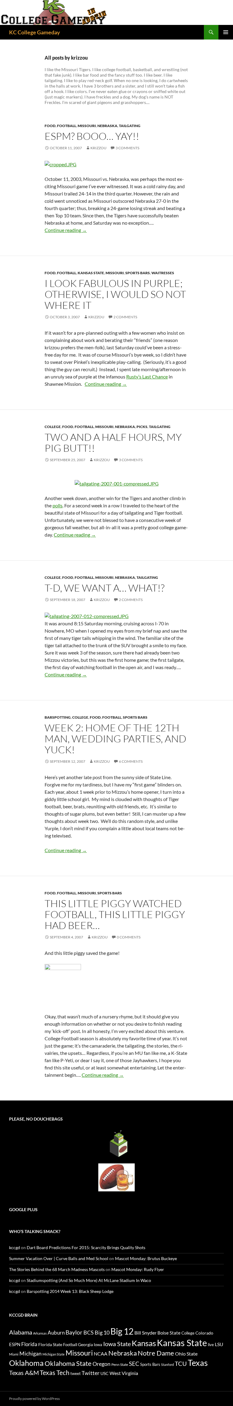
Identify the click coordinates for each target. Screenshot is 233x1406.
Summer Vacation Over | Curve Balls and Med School (58, 1258)
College (53, 426)
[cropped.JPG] (60, 164)
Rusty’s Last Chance (147, 376)
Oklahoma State (68, 1363)
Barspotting (58, 717)
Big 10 (102, 1332)
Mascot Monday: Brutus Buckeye (146, 1258)
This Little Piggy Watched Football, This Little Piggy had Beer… (115, 914)
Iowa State (117, 1343)
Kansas (144, 1343)
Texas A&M (24, 1372)
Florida (29, 1344)
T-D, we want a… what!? (104, 588)
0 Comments (128, 937)
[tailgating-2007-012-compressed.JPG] (87, 615)
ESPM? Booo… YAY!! (92, 136)
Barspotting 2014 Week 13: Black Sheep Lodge (70, 1291)
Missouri (87, 125)
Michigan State (53, 1354)
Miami (14, 1354)
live (211, 1344)
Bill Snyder (145, 1332)
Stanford (167, 1364)
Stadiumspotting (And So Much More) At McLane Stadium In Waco (89, 1280)
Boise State (169, 1332)
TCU (181, 1363)
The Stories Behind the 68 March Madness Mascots (57, 1269)
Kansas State (91, 273)
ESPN (14, 1344)
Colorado (204, 1332)
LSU (219, 1344)
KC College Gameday (34, 32)
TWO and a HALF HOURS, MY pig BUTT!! (113, 442)
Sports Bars (137, 273)
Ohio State (186, 1353)
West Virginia (124, 1373)
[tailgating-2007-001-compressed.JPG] (117, 483)
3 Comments (127, 148)
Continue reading (66, 230)
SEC (134, 1363)
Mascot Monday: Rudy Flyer (137, 1269)
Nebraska (107, 125)
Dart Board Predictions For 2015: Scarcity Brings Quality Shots (86, 1247)
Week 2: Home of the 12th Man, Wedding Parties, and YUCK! (115, 738)
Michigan (30, 1353)
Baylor (74, 1332)
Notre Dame (156, 1353)
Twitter (91, 1373)
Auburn (56, 1332)
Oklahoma (26, 1362)
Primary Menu (225, 32)
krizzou (98, 148)
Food (50, 125)
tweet (75, 1373)
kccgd (14, 1247)
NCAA (100, 1353)
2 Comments (125, 317)
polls (57, 505)
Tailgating (129, 125)
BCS (88, 1332)
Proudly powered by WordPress (34, 1398)
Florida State (50, 1344)
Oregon (101, 1363)
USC (104, 1373)
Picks (142, 426)
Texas (198, 1363)
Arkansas (40, 1333)
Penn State (119, 1364)
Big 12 (121, 1331)
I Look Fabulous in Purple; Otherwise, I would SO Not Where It (115, 294)
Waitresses (162, 273)
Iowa (98, 1344)
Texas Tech (54, 1372)
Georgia (85, 1344)
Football (66, 125)
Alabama (20, 1332)
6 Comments (131, 761)
